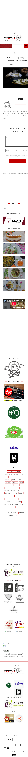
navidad (15, 493)
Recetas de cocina (17, 501)
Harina (21, 482)
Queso (16, 498)
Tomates (18, 515)
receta (21, 498)
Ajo (11, 476)
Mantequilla (21, 490)
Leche (12, 487)
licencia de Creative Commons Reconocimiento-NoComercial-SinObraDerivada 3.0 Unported (13, 656)
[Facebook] (24, 93)
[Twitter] (27, 93)
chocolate (7, 482)
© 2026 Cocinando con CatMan (11, 730)
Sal (17, 507)
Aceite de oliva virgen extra (14, 471)
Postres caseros (19, 496)
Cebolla (21, 479)
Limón (21, 487)
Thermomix (21, 512)
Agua (21, 474)
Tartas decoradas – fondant (14, 509)
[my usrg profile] (19, 631)
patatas (6, 496)
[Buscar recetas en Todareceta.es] (7, 643)
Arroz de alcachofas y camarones (14, 260)
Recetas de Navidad (19, 504)
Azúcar (15, 476)
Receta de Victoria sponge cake (14, 235)
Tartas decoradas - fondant (10, 512)
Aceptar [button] (14, 755)
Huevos (22, 485)
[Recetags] (8, 624)
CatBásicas (7, 479)
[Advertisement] (14, 15)
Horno (11, 485)
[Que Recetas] (8, 631)
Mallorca (6, 490)
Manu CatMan (19, 52)
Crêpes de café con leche (14, 285)
